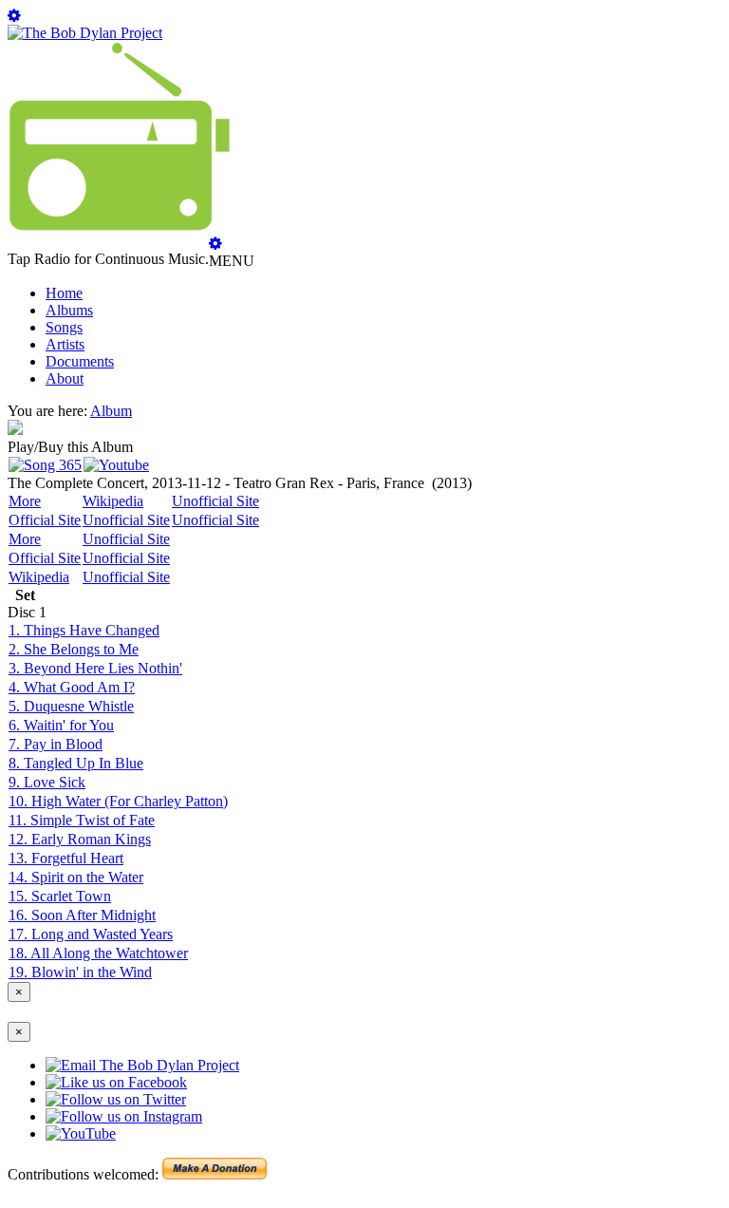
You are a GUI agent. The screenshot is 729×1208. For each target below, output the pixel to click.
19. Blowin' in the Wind (80, 972)
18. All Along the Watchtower (98, 953)
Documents (80, 361)
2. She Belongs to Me (74, 649)
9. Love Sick (47, 782)
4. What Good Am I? (72, 687)
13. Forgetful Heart (66, 858)
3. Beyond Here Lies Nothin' (95, 668)
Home (64, 293)
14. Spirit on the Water (76, 877)
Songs (64, 327)
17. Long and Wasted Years (91, 934)
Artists (65, 344)
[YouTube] (116, 465)
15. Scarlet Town (60, 896)
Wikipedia (113, 501)
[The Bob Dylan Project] (85, 33)
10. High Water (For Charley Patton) (118, 801)
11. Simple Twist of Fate (82, 820)
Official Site (45, 520)
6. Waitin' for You (61, 725)
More (25, 501)
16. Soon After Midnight (82, 915)
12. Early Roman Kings (80, 839)
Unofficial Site (215, 501)
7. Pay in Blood (56, 744)
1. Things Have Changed (84, 630)
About (65, 378)
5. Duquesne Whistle (71, 706)
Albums (69, 310)
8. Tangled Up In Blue (76, 763)
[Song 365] (45, 465)
